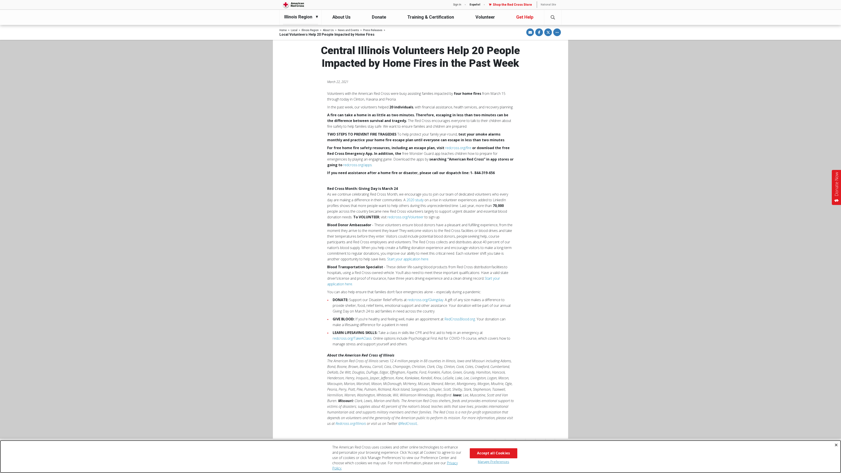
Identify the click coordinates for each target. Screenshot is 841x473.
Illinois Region (310, 30)
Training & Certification (430, 17)
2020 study (415, 200)
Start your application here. (408, 259)
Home (283, 30)
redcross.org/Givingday (425, 299)
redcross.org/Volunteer (405, 217)
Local (294, 30)
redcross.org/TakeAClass (352, 338)
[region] (420, 456)
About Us (341, 17)
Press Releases (372, 30)
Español (475, 5)
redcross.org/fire (458, 147)
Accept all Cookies (493, 453)
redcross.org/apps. (358, 164)
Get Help (524, 17)
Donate (379, 17)
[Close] (836, 445)
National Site (548, 5)
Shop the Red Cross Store (512, 5)
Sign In (457, 5)
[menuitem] (299, 17)
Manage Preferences (493, 461)
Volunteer (485, 17)
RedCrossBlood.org (459, 319)
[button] (553, 17)
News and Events (348, 30)
